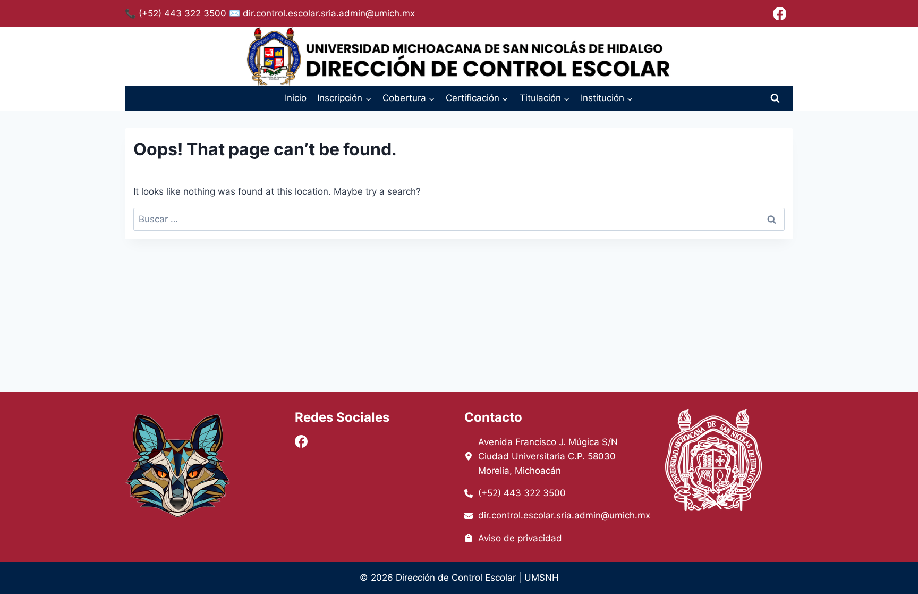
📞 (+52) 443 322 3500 (175, 13)
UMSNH (541, 577)
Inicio (296, 98)
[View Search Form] (775, 98)
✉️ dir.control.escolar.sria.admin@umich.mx (322, 13)
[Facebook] (779, 13)
